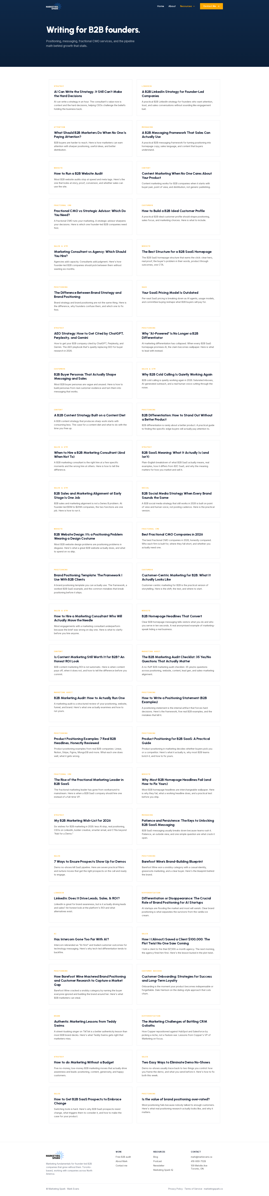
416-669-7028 (198, 1161)
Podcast (157, 1161)
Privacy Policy (175, 1188)
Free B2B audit (123, 1156)
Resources (186, 6)
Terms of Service (193, 1188)
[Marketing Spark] (53, 6)
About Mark (121, 1161)
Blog (155, 1156)
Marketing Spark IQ (163, 1170)
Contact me (121, 1165)
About (172, 6)
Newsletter (158, 1165)
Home (160, 6)
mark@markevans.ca (201, 1156)
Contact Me (209, 6)
